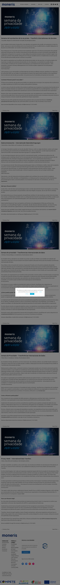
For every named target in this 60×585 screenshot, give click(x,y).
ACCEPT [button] (32, 293)
